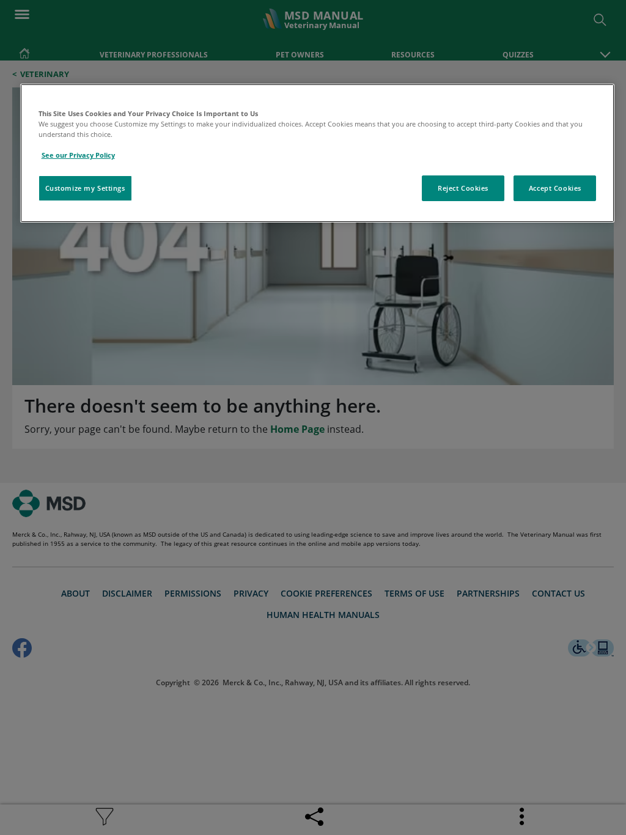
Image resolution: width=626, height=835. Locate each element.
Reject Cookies (463, 188)
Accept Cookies (555, 188)
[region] (317, 153)
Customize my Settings (85, 188)
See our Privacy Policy (78, 155)
